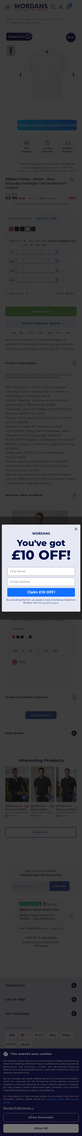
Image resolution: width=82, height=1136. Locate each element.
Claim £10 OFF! (41, 592)
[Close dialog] (76, 529)
